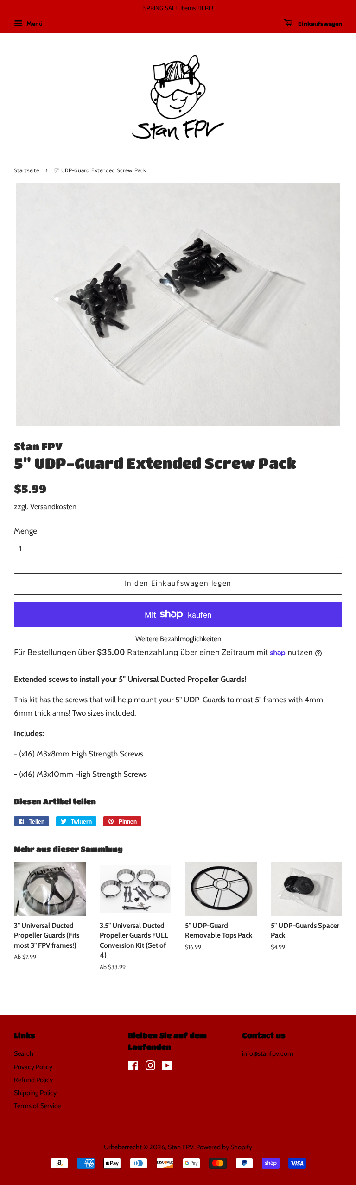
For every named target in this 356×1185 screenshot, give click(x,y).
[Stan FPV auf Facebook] (133, 1067)
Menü (34, 23)
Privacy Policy (33, 1067)
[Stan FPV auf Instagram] (150, 1067)
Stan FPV (180, 1147)
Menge (25, 531)
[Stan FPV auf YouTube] (167, 1067)
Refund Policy (33, 1080)
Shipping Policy (35, 1093)
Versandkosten (53, 506)
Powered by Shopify (224, 1147)
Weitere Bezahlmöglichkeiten (178, 639)
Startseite (26, 170)
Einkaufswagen (319, 24)
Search (23, 1053)
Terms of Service (37, 1106)
